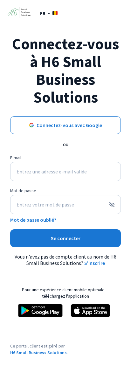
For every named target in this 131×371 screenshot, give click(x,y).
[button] (49, 13)
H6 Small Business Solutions (38, 352)
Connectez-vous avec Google (69, 125)
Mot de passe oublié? (33, 220)
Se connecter (65, 238)
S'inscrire (94, 263)
